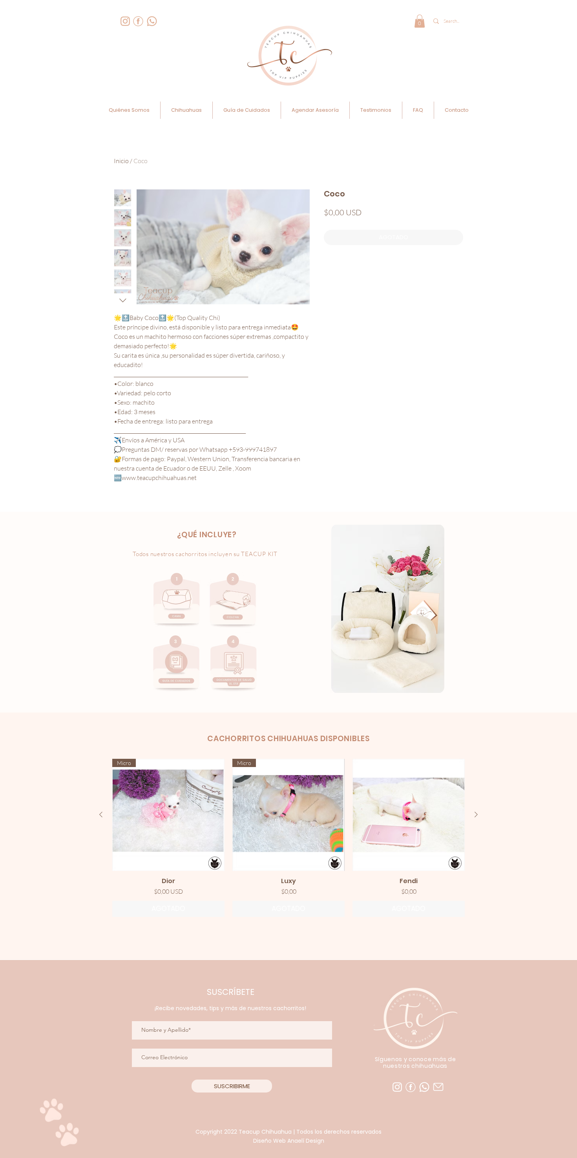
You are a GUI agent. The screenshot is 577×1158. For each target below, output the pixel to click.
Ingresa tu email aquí (232, 1067)
